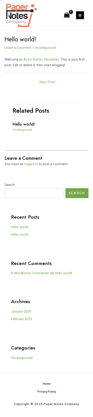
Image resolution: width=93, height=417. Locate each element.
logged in (31, 164)
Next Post (47, 82)
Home (47, 383)
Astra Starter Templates (41, 59)
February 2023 (21, 319)
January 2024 (21, 311)
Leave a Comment (18, 48)
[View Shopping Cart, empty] (67, 15)
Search (10, 185)
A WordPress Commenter (30, 273)
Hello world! (24, 124)
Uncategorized (45, 48)
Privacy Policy (46, 391)
